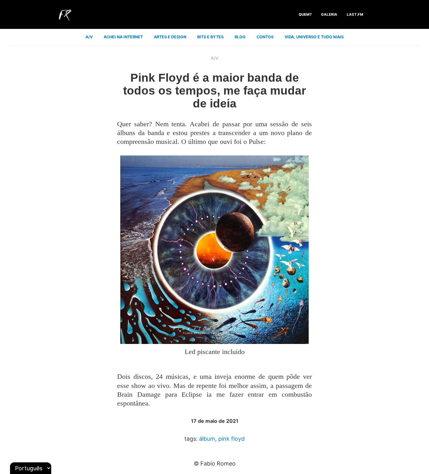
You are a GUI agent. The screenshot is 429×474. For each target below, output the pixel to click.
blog (240, 37)
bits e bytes (210, 37)
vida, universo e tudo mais (314, 37)
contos (265, 37)
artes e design (170, 37)
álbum (207, 438)
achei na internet (123, 37)
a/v (89, 37)
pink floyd (231, 438)
